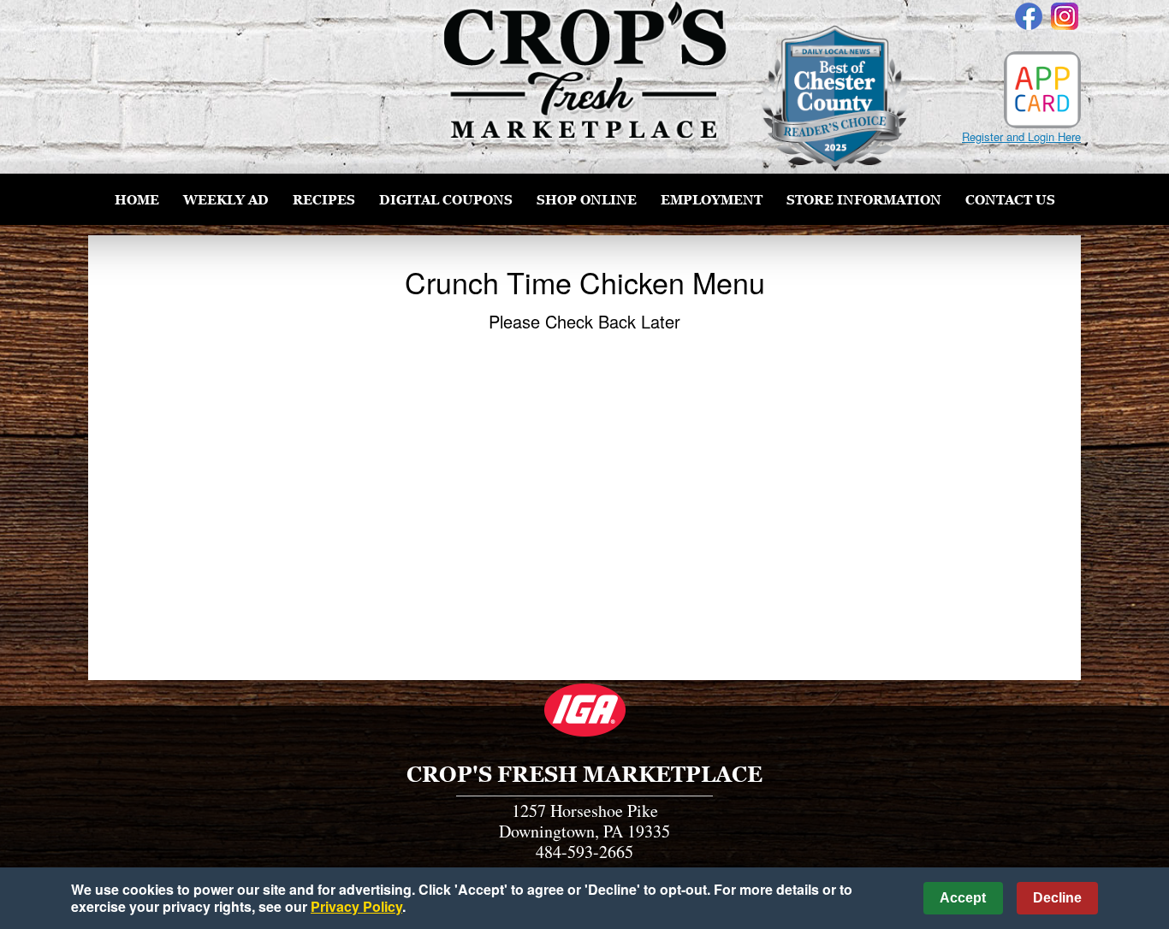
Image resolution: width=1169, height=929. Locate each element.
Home (137, 199)
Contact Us (1010, 199)
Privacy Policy (356, 906)
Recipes (324, 199)
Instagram (1064, 16)
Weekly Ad (226, 199)
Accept (963, 898)
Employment (712, 199)
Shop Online (587, 199)
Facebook (1028, 16)
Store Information (863, 199)
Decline (1057, 898)
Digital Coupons (446, 199)
